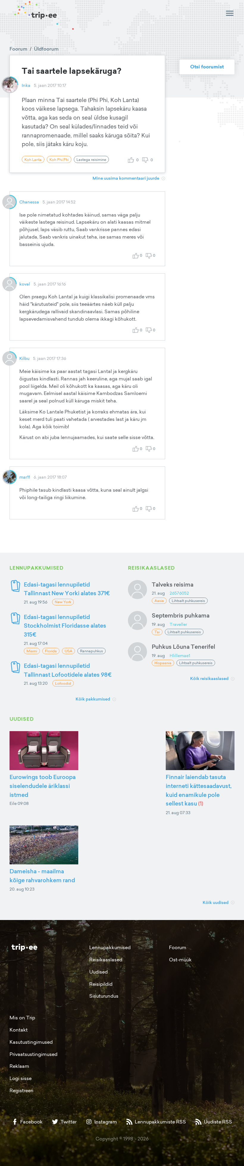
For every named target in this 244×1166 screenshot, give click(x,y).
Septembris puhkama (180, 615)
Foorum (18, 49)
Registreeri (21, 1090)
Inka (26, 85)
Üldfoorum (46, 49)
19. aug (158, 624)
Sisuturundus (103, 996)
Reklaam (19, 1066)
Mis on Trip (22, 1017)
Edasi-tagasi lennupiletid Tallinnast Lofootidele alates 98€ (68, 670)
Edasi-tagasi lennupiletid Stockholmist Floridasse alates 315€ (65, 626)
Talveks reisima (172, 584)
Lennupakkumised (110, 947)
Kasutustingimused (31, 1042)
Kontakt (19, 1029)
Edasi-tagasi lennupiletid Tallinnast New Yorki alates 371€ (67, 588)
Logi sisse (21, 1078)
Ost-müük (180, 959)
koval (24, 284)
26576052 (179, 593)
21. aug (158, 593)
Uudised (98, 971)
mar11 (24, 477)
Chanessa (29, 202)
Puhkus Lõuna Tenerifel (183, 646)
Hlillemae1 (180, 655)
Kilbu (24, 358)
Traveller (178, 624)
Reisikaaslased (105, 959)
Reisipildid (100, 984)
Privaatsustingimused (33, 1054)
